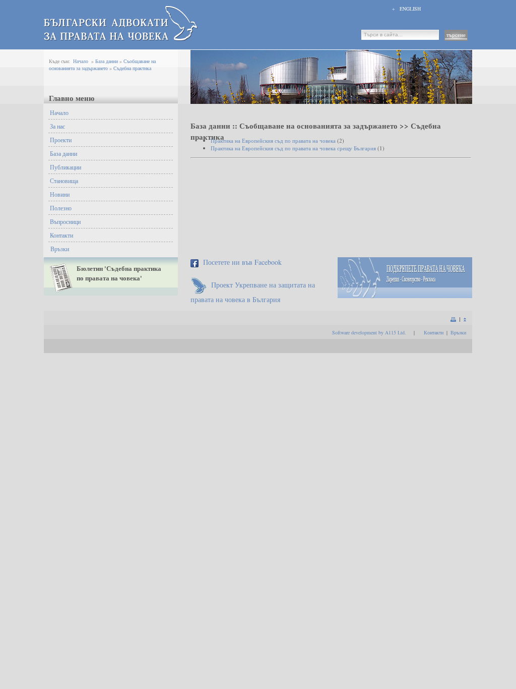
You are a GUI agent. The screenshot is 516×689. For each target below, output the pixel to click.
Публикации (65, 167)
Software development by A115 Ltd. (369, 332)
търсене (456, 34)
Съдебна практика (132, 68)
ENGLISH (410, 8)
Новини (60, 194)
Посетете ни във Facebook (242, 262)
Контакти (61, 235)
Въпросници (65, 221)
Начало (80, 61)
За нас (57, 126)
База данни (106, 61)
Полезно (61, 208)
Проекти (61, 140)
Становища (64, 181)
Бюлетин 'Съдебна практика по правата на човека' (119, 272)
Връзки (59, 249)
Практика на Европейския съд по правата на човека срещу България (293, 148)
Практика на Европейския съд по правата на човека (273, 140)
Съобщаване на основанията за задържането (102, 65)
